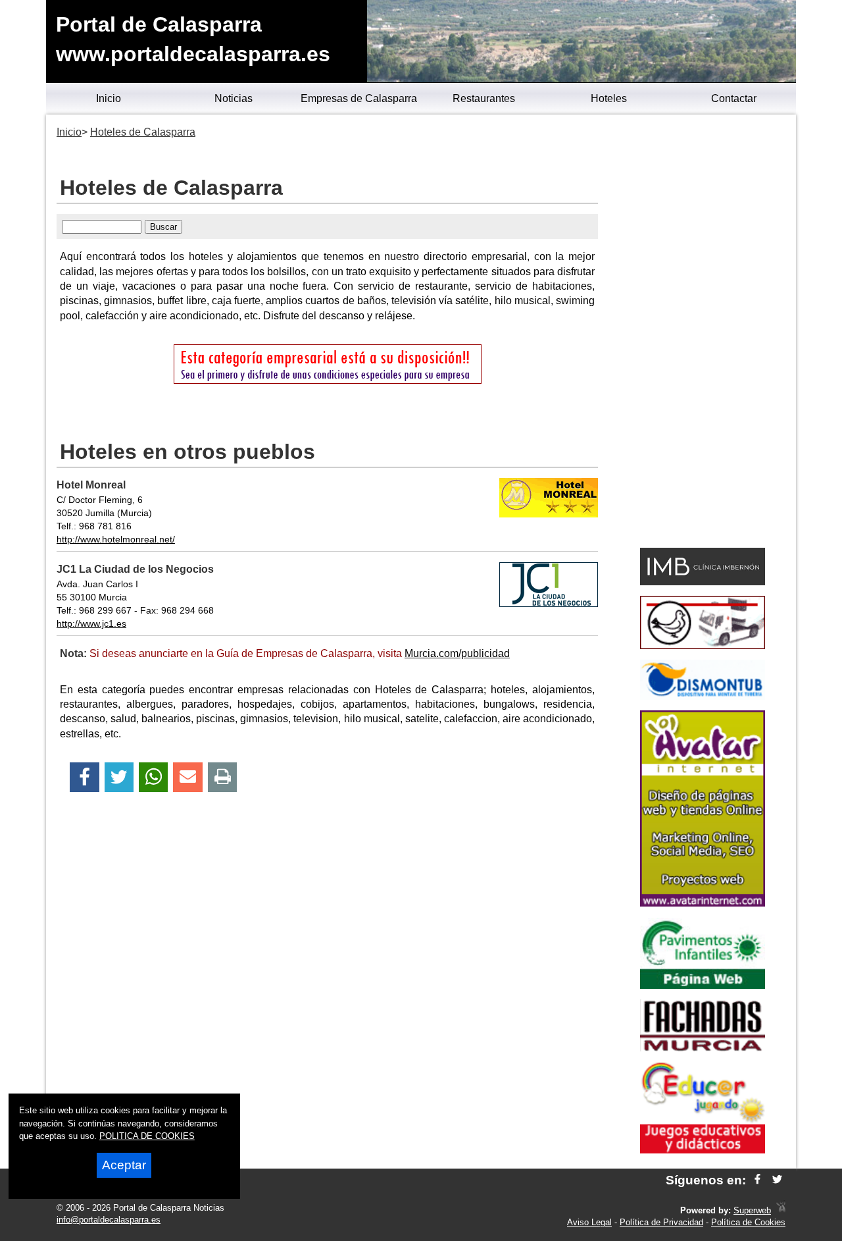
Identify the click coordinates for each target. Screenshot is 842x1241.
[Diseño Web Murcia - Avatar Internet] (780, 1210)
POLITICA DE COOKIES (147, 1136)
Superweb (752, 1210)
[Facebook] (84, 777)
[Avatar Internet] (702, 903)
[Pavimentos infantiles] (702, 985)
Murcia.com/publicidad (457, 653)
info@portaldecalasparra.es (109, 1220)
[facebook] (757, 1180)
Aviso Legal (589, 1222)
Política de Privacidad (661, 1222)
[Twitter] (119, 777)
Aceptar (124, 1165)
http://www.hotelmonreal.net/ (116, 539)
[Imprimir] (222, 777)
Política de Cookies (748, 1222)
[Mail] (187, 777)
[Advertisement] (702, 333)
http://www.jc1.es (91, 623)
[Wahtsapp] (153, 777)
